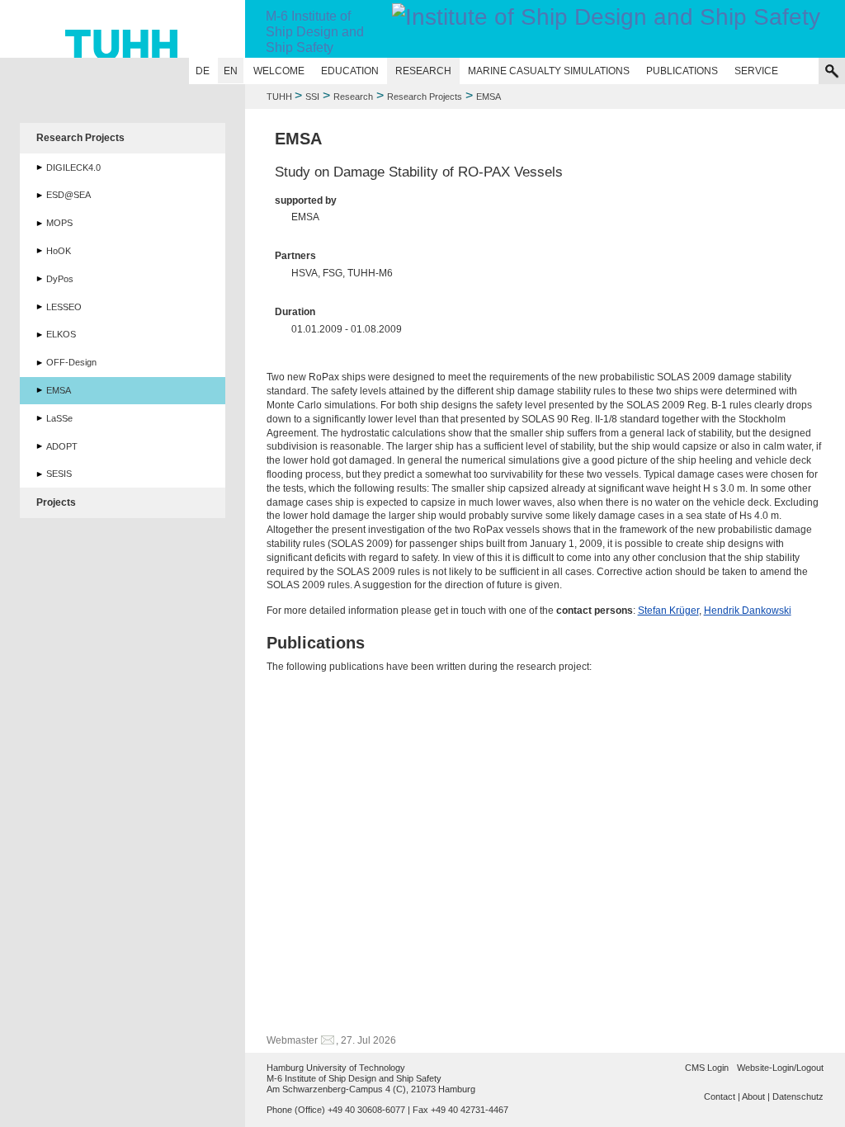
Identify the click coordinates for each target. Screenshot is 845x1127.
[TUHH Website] (122, 29)
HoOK (58, 251)
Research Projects (424, 96)
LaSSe (59, 418)
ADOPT (62, 446)
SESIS (59, 474)
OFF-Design (71, 362)
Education (350, 71)
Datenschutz (798, 1096)
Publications (682, 71)
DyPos (59, 279)
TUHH (279, 96)
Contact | (722, 1096)
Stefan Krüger (668, 610)
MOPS (59, 223)
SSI (312, 96)
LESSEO (64, 307)
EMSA (58, 390)
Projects (56, 502)
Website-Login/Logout (780, 1068)
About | (756, 1096)
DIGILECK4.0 (73, 167)
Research (423, 71)
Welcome (278, 71)
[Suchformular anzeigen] (832, 71)
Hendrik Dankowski (747, 610)
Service (756, 71)
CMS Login (707, 1068)
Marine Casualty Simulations (549, 71)
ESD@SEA (68, 195)
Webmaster (292, 1040)
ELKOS (61, 334)
